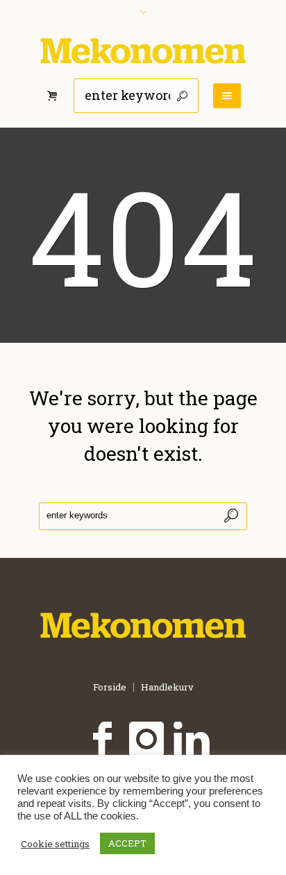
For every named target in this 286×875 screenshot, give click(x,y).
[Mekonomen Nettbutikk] (143, 51)
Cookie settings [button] (55, 844)
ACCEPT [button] (127, 843)
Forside (109, 687)
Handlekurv (167, 687)
